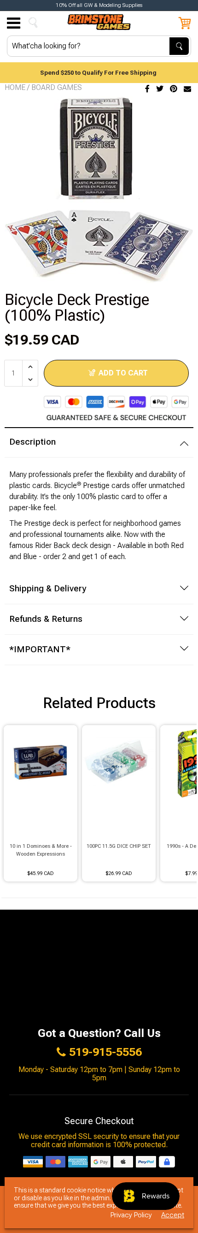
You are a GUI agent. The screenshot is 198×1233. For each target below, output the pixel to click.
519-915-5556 (105, 1052)
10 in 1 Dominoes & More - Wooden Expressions (41, 850)
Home (15, 87)
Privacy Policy (131, 1215)
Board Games (56, 87)
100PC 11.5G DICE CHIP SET (119, 846)
